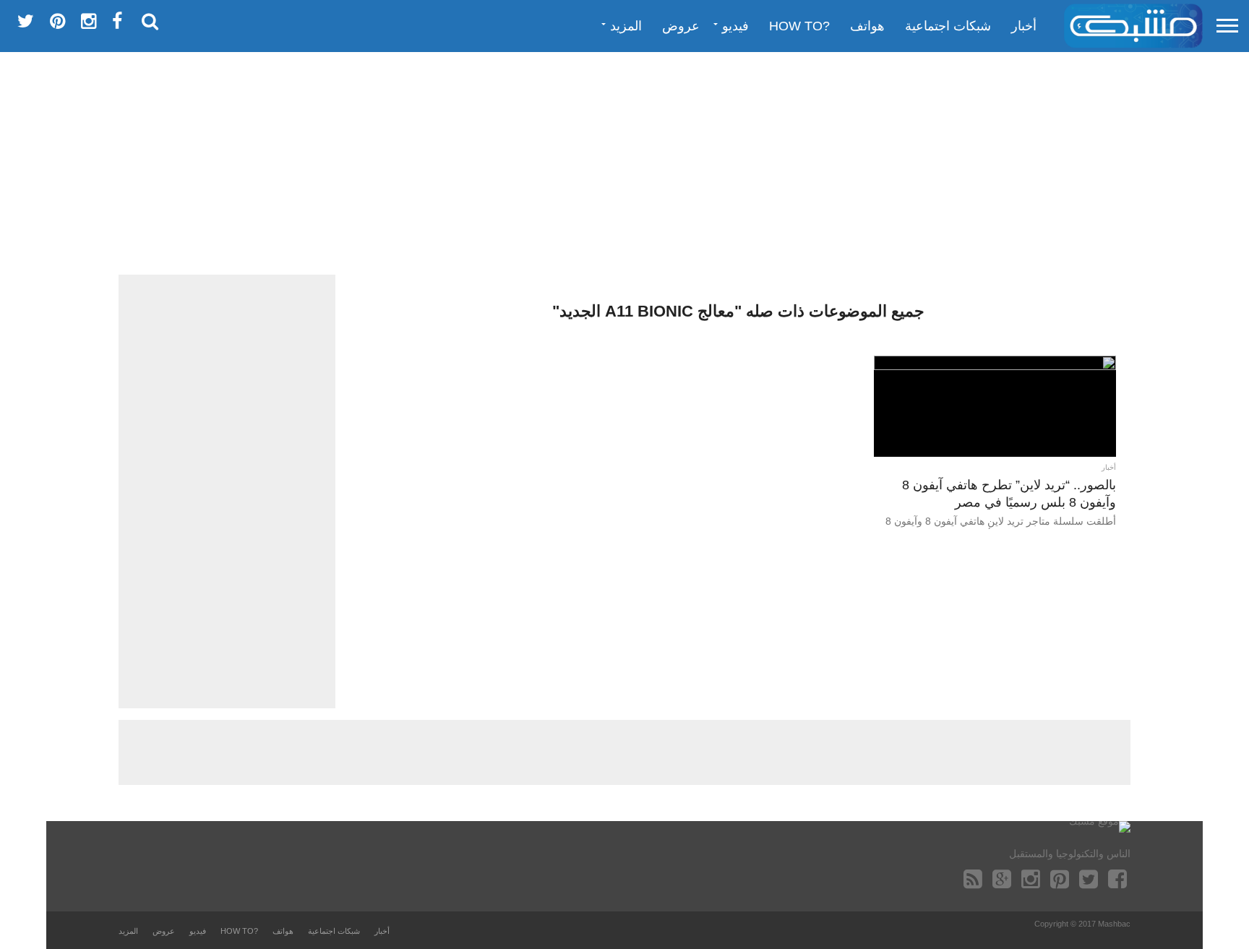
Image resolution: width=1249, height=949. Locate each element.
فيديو (735, 26)
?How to (799, 26)
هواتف (867, 26)
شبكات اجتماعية (948, 26)
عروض (681, 26)
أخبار (1023, 26)
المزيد (626, 26)
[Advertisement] (624, 162)
